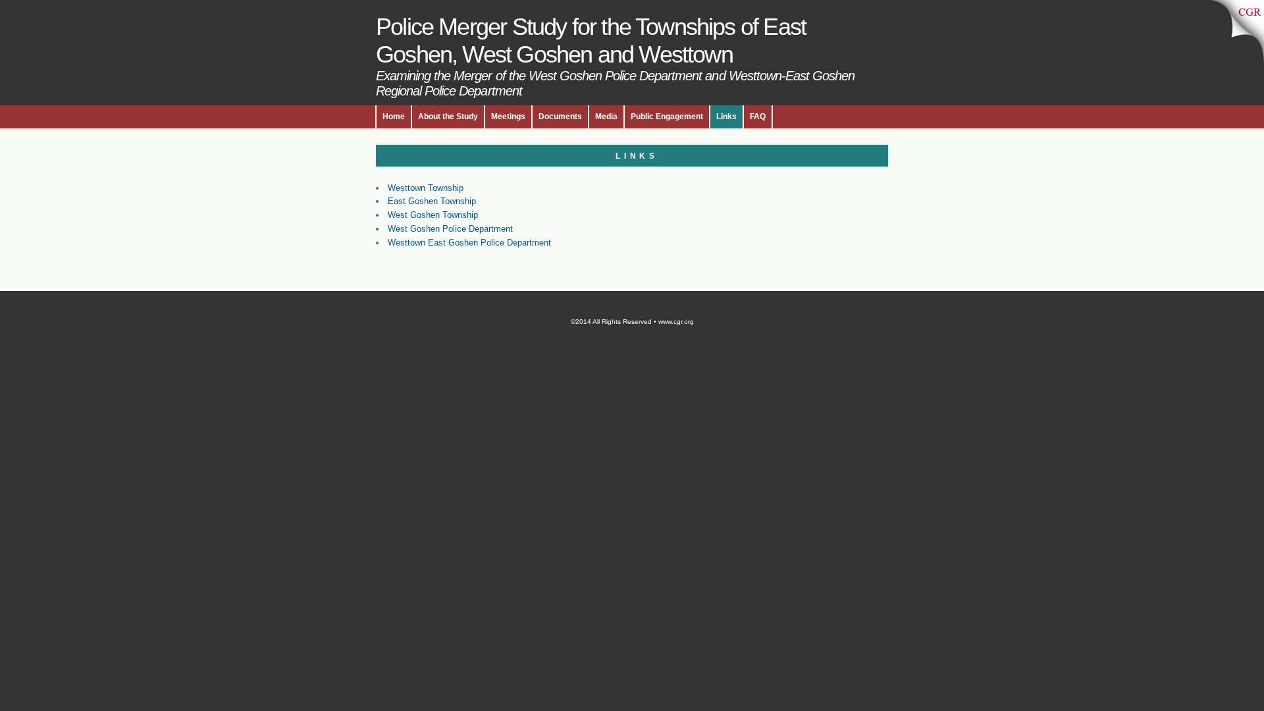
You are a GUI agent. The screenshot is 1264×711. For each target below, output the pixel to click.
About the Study (448, 116)
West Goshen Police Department (450, 229)
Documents (560, 116)
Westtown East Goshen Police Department (469, 243)
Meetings (508, 116)
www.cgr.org (676, 321)
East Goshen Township (432, 201)
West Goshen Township (433, 215)
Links (726, 116)
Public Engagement (667, 116)
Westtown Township (425, 188)
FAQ (758, 116)
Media (606, 116)
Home (393, 116)
